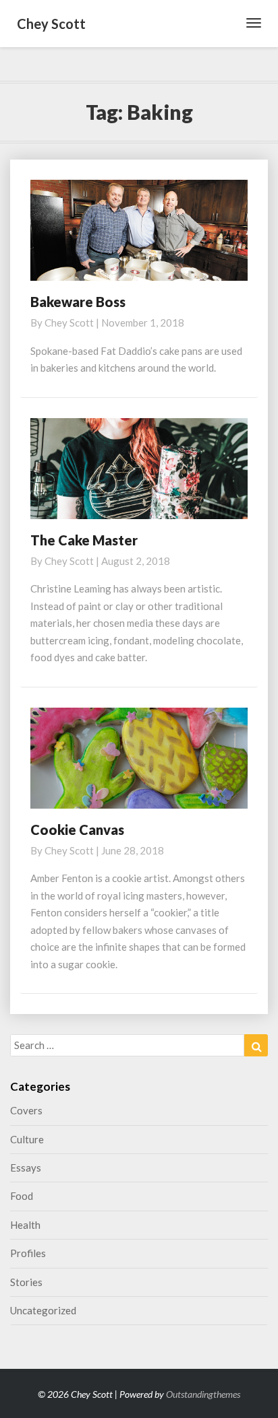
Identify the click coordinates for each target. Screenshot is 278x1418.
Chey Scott (69, 322)
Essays (25, 1167)
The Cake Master (84, 540)
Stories (26, 1282)
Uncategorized (43, 1310)
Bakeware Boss (78, 302)
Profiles (28, 1253)
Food (21, 1196)
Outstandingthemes (203, 1394)
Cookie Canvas (77, 829)
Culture (27, 1139)
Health (25, 1225)
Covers (26, 1110)
